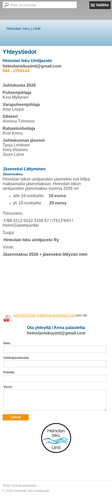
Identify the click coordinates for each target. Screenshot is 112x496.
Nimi (6, 343)
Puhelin (8, 372)
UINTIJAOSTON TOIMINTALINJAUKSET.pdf (43, 315)
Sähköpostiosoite (16, 358)
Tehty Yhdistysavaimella (20, 485)
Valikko (102, 5)
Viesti (7, 387)
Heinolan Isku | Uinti (23, 28)
